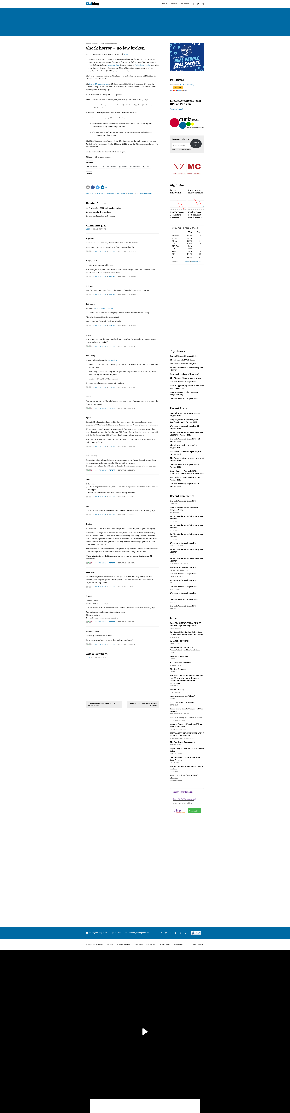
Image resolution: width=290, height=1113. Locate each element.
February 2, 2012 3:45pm (126, 496)
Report (112, 251)
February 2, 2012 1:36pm (126, 387)
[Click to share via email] (88, 187)
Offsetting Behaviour (178, 720)
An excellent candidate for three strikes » (143, 704)
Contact (174, 4)
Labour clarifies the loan (100, 212)
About (164, 4)
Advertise (185, 4)
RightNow (90, 238)
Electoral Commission (105, 193)
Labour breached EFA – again (102, 216)
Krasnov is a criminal (179, 656)
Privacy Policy (150, 944)
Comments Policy (178, 944)
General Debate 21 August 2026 (183, 356)
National (131, 193)
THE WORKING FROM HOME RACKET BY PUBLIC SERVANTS (187, 734)
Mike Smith (121, 193)
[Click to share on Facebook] (93, 187)
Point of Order (175, 686)
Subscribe (196, 143)
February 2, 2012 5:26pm (126, 587)
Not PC (172, 659)
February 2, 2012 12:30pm (126, 251)
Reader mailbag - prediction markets (186, 717)
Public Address (176, 753)
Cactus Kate (174, 762)
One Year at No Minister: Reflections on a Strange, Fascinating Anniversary (186, 633)
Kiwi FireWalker (176, 780)
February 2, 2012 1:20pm (126, 346)
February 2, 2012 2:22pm (126, 470)
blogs (126, 54)
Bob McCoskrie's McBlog (179, 714)
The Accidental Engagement (182, 742)
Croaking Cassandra (178, 729)
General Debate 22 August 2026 (183, 398)
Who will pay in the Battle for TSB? (185, 477)
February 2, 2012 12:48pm (126, 325)
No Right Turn (175, 665)
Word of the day (177, 689)
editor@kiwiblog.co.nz (98, 933)
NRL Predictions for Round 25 (183, 702)
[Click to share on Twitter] (98, 187)
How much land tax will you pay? (184, 374)
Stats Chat (174, 705)
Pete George (90, 304)
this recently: (112, 360)
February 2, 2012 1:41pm (126, 408)
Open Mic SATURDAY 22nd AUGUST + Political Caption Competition (186, 624)
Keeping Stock (91, 260)
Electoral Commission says (99, 84)
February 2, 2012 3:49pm (126, 514)
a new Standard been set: (104, 308)
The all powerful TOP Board (182, 360)
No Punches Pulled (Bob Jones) (182, 738)
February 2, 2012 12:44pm (126, 294)
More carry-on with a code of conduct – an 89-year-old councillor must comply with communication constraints (186, 679)
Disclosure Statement (123, 944)
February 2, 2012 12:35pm (126, 276)
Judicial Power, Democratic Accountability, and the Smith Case (185, 648)
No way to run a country (180, 662)
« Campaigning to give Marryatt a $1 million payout (101, 704)
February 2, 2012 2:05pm (126, 446)
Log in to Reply (100, 251)
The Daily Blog (175, 628)
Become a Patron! (176, 109)
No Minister (174, 637)
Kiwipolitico (174, 698)
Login (88, 229)
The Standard (175, 643)
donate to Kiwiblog (187, 85)
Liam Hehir (174, 771)
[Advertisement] (122, 679)
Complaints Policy (164, 944)
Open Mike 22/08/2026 (179, 641)
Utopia (172, 652)
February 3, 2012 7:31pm (126, 644)
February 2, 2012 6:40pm (126, 622)
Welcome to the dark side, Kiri (183, 363)
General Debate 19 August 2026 (183, 483)
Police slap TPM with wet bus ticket (105, 208)
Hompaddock (175, 692)
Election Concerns (178, 669)
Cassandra (174, 503)
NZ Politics (90, 193)
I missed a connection (142, 65)
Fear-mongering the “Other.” (182, 696)
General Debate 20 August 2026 (183, 381)
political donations (144, 193)
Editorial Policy (138, 944)
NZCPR (172, 672)
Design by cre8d (198, 944)
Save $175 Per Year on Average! (184, 799)
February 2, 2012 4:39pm (126, 563)
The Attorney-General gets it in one (185, 378)
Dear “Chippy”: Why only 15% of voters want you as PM (184, 472)
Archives (110, 944)
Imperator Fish (175, 745)
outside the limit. (114, 65)
